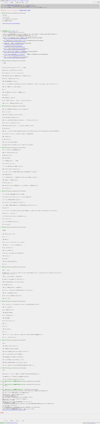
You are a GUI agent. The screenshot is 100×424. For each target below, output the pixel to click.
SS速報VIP (11, 2)
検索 (26, 2)
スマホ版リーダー (22, 0)
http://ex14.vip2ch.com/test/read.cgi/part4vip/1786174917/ (14, 55)
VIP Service (6, 2)
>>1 (3, 405)
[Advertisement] (21, 27)
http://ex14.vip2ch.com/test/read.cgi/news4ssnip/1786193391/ (15, 52)
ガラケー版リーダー (15, 0)
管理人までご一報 (31, 6)
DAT (27, 0)
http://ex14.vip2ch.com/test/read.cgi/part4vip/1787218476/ (14, 41)
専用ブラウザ (8, 0)
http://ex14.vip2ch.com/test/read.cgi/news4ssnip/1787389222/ (15, 38)
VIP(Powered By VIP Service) (12, 422)
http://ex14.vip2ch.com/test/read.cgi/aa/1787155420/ (13, 44)
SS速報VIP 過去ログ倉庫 (20, 2)
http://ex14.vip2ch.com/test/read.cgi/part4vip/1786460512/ (14, 49)
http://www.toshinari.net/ (94, 422)
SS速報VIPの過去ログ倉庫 (12, 5)
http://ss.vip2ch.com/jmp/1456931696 (13, 23)
